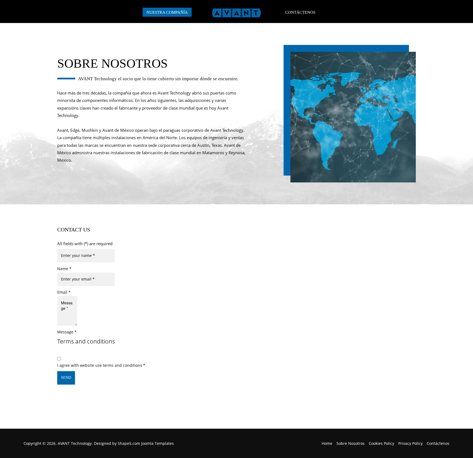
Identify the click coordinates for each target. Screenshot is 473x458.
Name (64, 268)
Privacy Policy (410, 443)
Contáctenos (438, 443)
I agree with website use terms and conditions (101, 365)
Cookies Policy (381, 443)
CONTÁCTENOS (300, 12)
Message (67, 331)
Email (64, 292)
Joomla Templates (157, 443)
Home (327, 443)
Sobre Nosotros (350, 443)
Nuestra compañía (167, 12)
